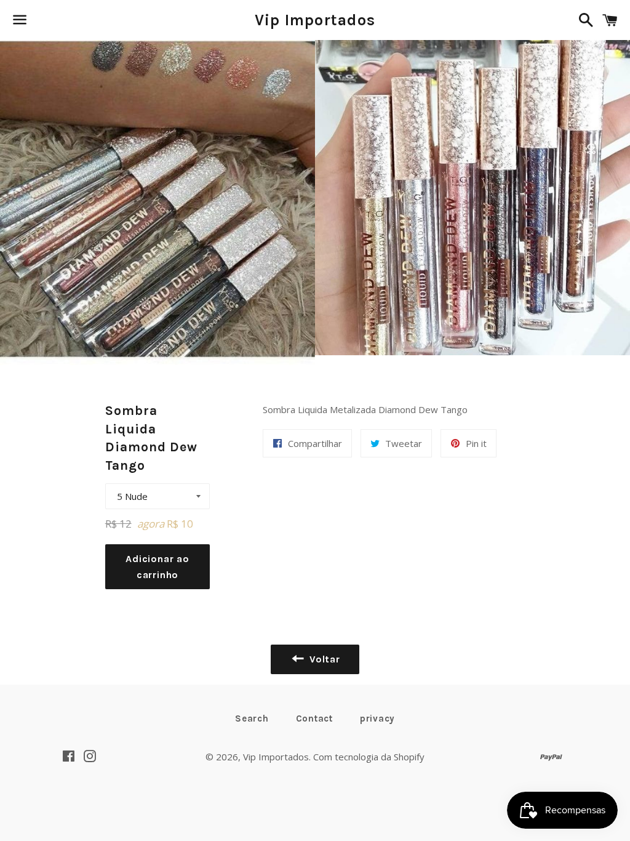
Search (252, 718)
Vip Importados (315, 20)
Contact (314, 718)
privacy (377, 718)
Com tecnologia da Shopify (369, 756)
